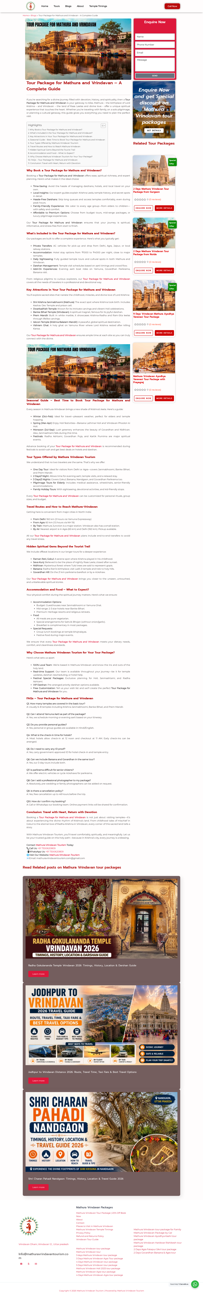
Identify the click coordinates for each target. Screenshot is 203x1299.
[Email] (36, 1186)
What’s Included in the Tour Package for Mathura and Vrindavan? (61, 55)
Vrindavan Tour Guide (87, 1162)
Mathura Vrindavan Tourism (51, 767)
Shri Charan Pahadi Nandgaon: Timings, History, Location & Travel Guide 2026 (75, 1101)
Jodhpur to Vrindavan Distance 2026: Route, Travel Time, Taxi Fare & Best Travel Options (82, 995)
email (79, 1271)
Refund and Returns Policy (90, 1158)
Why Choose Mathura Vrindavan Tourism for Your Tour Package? (61, 79)
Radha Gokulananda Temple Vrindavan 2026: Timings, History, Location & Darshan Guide (82, 888)
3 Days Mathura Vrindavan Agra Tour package (99, 1181)
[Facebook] (21, 1186)
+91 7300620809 (47, 771)
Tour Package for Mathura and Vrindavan (106, 201)
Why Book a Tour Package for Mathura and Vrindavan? (56, 52)
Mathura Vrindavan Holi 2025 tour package (98, 1191)
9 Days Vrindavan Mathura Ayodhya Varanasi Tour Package (153, 238)
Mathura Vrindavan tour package (93, 1171)
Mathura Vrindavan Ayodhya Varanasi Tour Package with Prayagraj (149, 302)
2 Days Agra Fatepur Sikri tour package (155, 1172)
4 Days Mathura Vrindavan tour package (97, 1184)
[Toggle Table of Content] (102, 48)
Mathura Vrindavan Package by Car (153, 1155)
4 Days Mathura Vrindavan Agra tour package (99, 1197)
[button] (101, 1224)
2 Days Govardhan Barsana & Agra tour (155, 1175)
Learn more (38, 896)
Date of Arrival (83, 1282)
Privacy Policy (83, 1155)
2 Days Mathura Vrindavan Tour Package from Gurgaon (151, 113)
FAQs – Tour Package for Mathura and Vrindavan (54, 82)
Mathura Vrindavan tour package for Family (157, 1152)
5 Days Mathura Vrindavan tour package (96, 1187)
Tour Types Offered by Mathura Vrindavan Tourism (54, 65)
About (79, 1142)
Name (79, 1250)
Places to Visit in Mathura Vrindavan (94, 1148)
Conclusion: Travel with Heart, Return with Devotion (55, 85)
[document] (101, 1260)
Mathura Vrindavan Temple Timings (94, 1152)
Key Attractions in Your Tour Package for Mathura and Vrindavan (61, 59)
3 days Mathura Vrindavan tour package (96, 1177)
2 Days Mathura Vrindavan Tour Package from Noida (151, 175)
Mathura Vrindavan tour (88, 1174)
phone (79, 1261)
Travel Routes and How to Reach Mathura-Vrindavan (55, 69)
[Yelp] (28, 1186)
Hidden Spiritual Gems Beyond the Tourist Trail (52, 72)
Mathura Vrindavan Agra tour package (95, 1194)
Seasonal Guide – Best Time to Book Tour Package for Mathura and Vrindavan (67, 62)
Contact (80, 1145)
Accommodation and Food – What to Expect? (52, 75)
